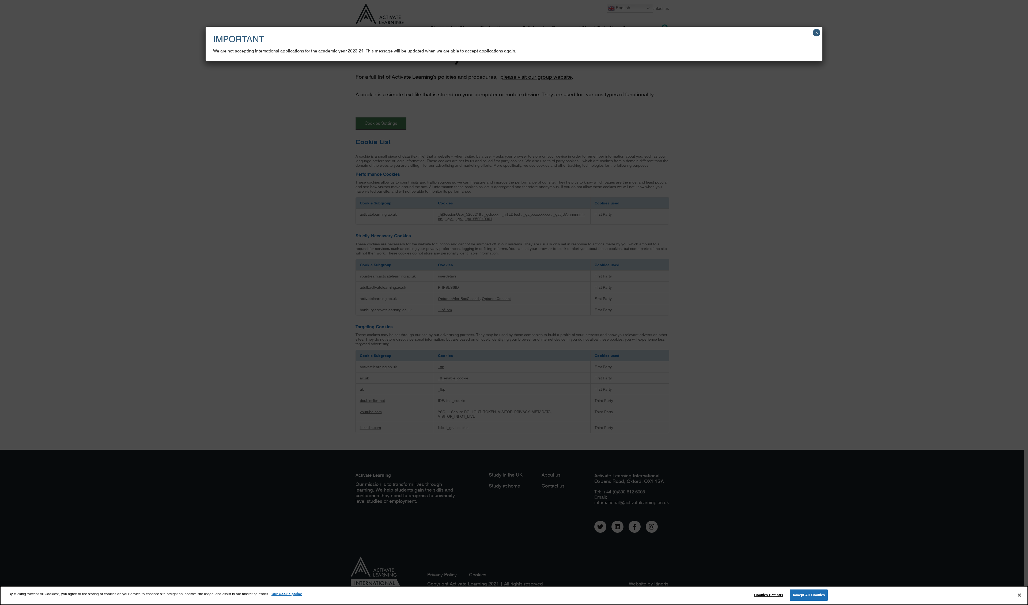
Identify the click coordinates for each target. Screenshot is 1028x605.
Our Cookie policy (286, 594)
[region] (514, 595)
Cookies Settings (768, 595)
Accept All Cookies (809, 595)
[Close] (1019, 595)
